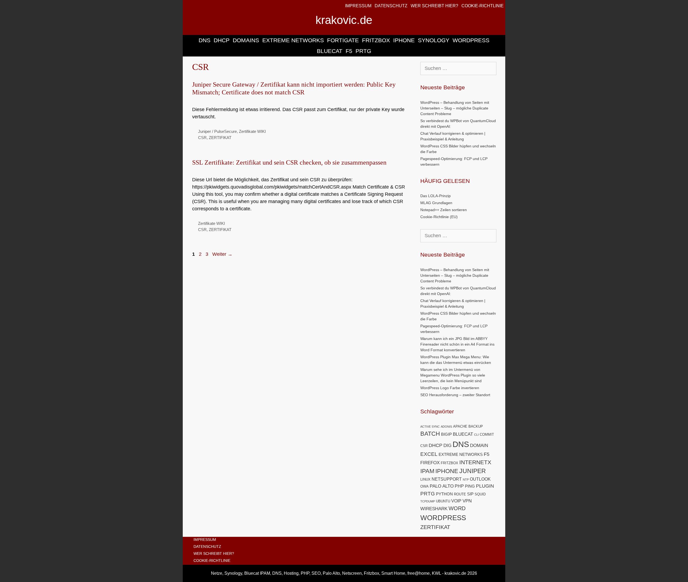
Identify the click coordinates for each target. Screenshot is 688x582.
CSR (202, 137)
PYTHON (444, 494)
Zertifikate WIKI (252, 131)
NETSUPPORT (447, 479)
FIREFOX (430, 462)
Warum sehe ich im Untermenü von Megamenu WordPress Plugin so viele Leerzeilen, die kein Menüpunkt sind (452, 375)
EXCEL (429, 454)
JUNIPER (472, 470)
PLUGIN (485, 486)
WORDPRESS (471, 40)
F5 (349, 51)
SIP (470, 494)
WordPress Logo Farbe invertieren (449, 388)
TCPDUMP (427, 501)
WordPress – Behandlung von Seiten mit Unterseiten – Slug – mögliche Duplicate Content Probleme (454, 108)
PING (470, 486)
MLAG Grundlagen (436, 203)
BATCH (430, 433)
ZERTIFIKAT (220, 137)
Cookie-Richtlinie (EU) (439, 217)
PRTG (363, 51)
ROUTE (460, 494)
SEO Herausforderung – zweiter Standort (455, 395)
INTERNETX (475, 462)
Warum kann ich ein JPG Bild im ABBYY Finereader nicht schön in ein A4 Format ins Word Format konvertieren (457, 344)
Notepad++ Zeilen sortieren (443, 210)
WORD (457, 508)
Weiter (222, 254)
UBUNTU (443, 501)
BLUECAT (329, 51)
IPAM (427, 471)
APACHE (460, 426)
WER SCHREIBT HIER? (434, 5)
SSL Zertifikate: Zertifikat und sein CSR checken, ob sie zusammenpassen (289, 162)
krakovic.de (344, 20)
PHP (459, 486)
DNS (204, 40)
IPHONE (404, 40)
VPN (467, 500)
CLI (476, 434)
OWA (424, 486)
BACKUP (475, 426)
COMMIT (487, 434)
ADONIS (446, 426)
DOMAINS (246, 40)
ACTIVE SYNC (430, 426)
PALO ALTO (442, 486)
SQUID (480, 494)
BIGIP (446, 434)
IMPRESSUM (358, 5)
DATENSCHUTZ (391, 5)
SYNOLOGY (433, 40)
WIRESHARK (433, 508)
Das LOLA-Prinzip (435, 196)
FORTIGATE (343, 40)
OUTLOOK (480, 479)
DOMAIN (479, 445)
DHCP (222, 40)
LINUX (425, 479)
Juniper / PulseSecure (217, 131)
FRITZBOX (376, 40)
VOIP (456, 501)
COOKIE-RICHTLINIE (482, 5)
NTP (466, 479)
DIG (447, 445)
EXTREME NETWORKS (293, 40)
